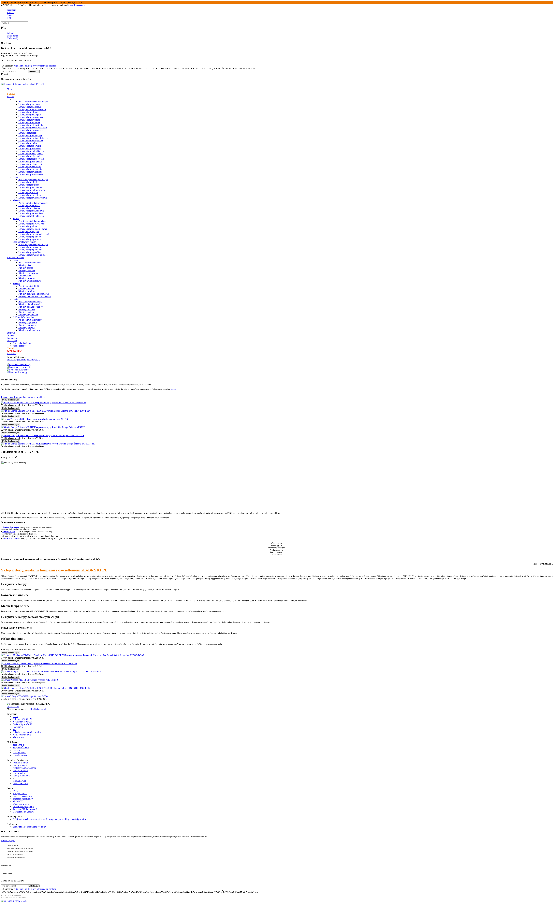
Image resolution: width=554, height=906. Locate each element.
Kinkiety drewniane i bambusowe (33, 294)
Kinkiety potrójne (26, 327)
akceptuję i (30, 65)
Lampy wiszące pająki (28, 231)
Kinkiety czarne (25, 268)
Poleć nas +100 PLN (22, 719)
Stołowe (10, 335)
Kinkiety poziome (26, 312)
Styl (14, 99)
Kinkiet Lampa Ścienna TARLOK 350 (77, 443)
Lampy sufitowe (20, 770)
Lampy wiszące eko (27, 143)
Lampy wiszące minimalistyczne (33, 138)
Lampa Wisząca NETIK (57, 419)
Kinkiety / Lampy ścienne (24, 768)
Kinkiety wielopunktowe (29, 330)
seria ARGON (19, 781)
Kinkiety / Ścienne (15, 257)
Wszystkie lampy (20, 762)
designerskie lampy (10, 527)
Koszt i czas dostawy (22, 796)
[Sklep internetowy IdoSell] (14, 901)
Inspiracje (11, 10)
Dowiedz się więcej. (8, 841)
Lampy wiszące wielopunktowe (32, 255)
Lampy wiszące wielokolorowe (32, 197)
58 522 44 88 (13, 706)
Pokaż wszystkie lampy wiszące (33, 101)
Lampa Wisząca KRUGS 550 (44, 680)
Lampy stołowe (20, 773)
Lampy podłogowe (21, 775)
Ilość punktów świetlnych (24, 242)
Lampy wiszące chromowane (31, 190)
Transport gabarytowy (23, 799)
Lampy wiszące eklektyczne (31, 151)
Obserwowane (19, 752)
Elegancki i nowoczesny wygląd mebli (20, 851)
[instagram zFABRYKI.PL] (10, 872)
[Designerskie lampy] (17, 372)
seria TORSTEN (20, 783)
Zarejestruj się (19, 745)
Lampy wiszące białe (28, 182)
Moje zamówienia (21, 747)
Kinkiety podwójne (27, 325)
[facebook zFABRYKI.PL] (4, 872)
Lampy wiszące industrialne (31, 125)
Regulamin (18, 727)
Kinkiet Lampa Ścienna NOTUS (69, 435)
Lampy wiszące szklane (29, 205)
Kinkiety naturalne (26, 270)
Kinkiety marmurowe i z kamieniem (34, 296)
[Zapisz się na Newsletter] (19, 367)
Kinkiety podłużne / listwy (30, 307)
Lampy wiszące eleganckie (30, 153)
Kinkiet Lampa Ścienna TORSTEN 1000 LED (68, 411)
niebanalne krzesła (10, 538)
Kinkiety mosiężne (26, 278)
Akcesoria (11, 353)
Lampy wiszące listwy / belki (31, 223)
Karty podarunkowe (22, 734)
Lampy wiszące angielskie (30, 161)
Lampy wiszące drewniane (30, 213)
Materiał (16, 200)
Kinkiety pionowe (26, 309)
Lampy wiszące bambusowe (31, 216)
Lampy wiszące (20, 765)
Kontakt (10, 12)
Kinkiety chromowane (28, 273)
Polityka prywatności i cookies (27, 732)
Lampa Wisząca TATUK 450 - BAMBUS (81, 671)
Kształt (16, 218)
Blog (9, 17)
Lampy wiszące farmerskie (30, 174)
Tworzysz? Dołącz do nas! (25, 809)
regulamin (18, 65)
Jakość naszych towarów (15, 854)
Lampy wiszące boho (28, 112)
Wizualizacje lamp (21, 804)
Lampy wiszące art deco (29, 148)
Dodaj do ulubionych (10, 400)
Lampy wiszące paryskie (29, 146)
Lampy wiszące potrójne (29, 252)
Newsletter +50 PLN (22, 721)
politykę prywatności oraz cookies (40, 65)
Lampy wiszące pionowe (29, 236)
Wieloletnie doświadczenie (16, 857)
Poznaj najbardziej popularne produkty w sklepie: (23, 397)
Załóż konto (12, 35)
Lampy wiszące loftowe (29, 122)
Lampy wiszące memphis (30, 169)
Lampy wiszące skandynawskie (32, 127)
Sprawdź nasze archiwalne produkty (29, 826)
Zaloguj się (12, 33)
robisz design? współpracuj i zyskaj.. (23, 359)
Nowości (11, 348)
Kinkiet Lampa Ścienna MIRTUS (70, 427)
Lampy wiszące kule (27, 226)
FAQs (15, 791)
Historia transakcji (21, 755)
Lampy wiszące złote (28, 192)
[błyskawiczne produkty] (18, 364)
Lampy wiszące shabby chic (31, 159)
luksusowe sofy (8, 531)
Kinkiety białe (24, 265)
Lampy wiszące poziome (29, 239)
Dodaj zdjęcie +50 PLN (23, 724)
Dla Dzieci (12, 340)
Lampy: (11, 94)
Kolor (15, 177)
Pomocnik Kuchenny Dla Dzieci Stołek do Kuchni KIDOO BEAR (114, 655)
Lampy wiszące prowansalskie (32, 109)
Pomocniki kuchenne (22, 343)
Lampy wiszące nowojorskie (31, 117)
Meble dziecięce (20, 346)
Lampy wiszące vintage (29, 120)
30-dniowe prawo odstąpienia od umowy (20, 848)
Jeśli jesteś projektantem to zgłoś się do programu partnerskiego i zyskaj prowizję (49, 819)
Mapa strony (18, 737)
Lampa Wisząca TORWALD (63, 663)
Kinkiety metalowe (27, 291)
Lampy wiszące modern (29, 104)
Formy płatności (20, 793)
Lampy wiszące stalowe (29, 208)
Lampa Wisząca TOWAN (38, 696)
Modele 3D (18, 801)
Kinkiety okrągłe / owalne (30, 304)
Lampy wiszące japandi (29, 156)
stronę (173, 389)
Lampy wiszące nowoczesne (31, 130)
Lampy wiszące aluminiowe (31, 210)
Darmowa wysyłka (13, 845)
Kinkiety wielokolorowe (29, 281)
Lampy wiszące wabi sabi (30, 172)
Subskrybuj (33, 71)
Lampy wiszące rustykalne (30, 140)
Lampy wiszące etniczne (29, 166)
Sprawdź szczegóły (76, 5)
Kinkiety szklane (26, 288)
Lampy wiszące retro (28, 133)
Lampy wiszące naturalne (30, 187)
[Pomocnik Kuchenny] (18, 369)
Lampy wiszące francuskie (30, 164)
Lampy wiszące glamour (29, 107)
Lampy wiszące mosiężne (30, 195)
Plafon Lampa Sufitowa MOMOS (70, 402)
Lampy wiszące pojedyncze (31, 247)
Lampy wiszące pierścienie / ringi (33, 234)
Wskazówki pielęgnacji (23, 806)
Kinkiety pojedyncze (27, 322)
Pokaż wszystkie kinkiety (30, 262)
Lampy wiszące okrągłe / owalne (33, 229)
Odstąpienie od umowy (23, 811)
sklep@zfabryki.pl (37, 709)
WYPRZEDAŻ (14, 351)
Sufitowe (11, 333)
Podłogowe (12, 338)
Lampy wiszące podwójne (30, 249)
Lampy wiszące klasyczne (30, 135)
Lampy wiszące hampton (29, 114)
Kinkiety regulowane (28, 314)
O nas (9, 15)
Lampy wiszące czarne (28, 185)
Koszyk (16, 750)
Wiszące (10, 96)
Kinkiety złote (24, 275)
